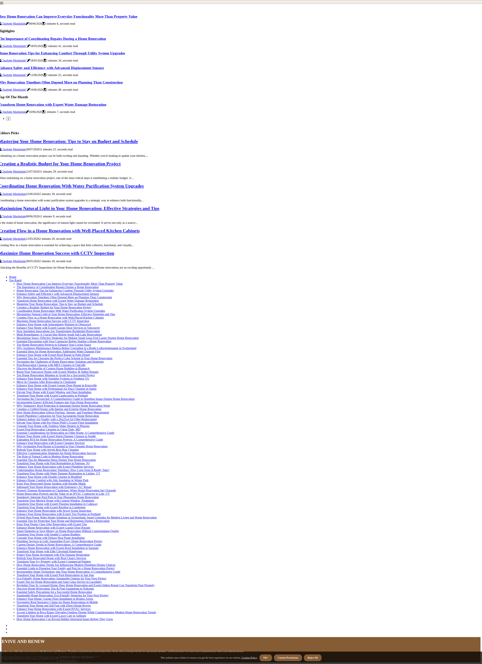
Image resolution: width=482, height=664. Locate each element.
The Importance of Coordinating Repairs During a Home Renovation (58, 287)
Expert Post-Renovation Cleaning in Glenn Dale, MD (48, 429)
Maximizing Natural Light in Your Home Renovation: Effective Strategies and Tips (66, 314)
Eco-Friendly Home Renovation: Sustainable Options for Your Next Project (61, 578)
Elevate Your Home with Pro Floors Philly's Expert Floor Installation (57, 422)
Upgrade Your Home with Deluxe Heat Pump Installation (51, 537)
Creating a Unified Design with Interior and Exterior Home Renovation (59, 409)
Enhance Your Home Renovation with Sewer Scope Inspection (54, 510)
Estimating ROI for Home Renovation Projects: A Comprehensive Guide (60, 439)
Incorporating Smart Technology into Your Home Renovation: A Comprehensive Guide (68, 571)
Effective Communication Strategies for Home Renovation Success (56, 453)
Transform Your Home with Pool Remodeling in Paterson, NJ (53, 463)
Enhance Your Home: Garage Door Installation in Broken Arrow (55, 598)
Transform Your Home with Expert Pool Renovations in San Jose (55, 575)
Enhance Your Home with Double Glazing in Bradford (49, 476)
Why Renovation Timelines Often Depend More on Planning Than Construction (64, 297)
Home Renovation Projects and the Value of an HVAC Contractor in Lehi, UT (63, 493)
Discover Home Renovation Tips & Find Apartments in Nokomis (55, 588)
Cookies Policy (249, 657)
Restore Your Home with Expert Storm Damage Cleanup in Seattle (56, 436)
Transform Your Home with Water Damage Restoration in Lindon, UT (58, 473)
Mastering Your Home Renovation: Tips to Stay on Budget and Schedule (60, 304)
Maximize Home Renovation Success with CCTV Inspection (53, 321)
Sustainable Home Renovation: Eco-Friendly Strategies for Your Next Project (62, 595)
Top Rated (15, 280)
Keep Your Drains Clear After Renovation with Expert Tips (52, 524)
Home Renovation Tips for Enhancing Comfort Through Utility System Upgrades (65, 290)
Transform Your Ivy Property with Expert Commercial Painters (54, 561)
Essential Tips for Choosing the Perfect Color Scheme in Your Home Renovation (64, 358)
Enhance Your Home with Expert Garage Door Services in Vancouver (58, 327)
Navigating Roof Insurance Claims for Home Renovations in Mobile (57, 602)
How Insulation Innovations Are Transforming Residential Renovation (58, 331)
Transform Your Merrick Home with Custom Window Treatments (55, 500)
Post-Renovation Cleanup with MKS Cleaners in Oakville (51, 365)
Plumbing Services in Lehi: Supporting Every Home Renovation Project (59, 541)
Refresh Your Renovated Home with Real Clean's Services (51, 558)
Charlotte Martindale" (14, 46)
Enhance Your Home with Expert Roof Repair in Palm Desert (53, 354)
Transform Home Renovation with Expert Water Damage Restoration (58, 300)
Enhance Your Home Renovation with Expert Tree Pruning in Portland (59, 514)
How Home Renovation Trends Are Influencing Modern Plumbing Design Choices (66, 565)
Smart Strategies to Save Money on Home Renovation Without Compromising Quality (68, 531)
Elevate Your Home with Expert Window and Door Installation (54, 392)
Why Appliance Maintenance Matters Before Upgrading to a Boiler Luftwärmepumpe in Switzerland (76, 348)
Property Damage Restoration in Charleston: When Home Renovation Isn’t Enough (66, 490)
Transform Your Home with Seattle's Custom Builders (48, 534)
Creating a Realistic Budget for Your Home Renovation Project (54, 307)
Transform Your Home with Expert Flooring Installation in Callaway (57, 504)
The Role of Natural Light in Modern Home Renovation (50, 456)
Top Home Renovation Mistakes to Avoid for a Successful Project (56, 375)
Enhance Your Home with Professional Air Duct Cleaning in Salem (56, 388)
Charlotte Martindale (13, 23)
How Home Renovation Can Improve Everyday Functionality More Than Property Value (70, 283)
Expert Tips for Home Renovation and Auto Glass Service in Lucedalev (59, 581)
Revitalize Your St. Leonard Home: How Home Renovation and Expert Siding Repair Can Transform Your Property (86, 585)
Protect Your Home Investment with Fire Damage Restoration (53, 554)
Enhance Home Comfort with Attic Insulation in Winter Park (52, 480)
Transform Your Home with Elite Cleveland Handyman (49, 551)
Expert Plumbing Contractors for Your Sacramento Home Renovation (58, 415)
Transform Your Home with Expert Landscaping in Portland (52, 395)
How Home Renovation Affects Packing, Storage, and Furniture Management (63, 412)
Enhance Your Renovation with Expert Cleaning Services (51, 443)
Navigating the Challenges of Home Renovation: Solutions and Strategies (60, 361)
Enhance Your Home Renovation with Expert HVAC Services (54, 609)
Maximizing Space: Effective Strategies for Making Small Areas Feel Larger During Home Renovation (78, 338)
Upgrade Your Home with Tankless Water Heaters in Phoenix (53, 426)
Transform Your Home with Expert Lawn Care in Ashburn (51, 615)
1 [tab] (8, 118)
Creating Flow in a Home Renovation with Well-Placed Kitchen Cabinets (60, 317)
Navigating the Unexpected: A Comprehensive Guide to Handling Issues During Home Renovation (76, 399)
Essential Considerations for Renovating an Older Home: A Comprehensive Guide (65, 432)
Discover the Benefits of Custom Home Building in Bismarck (53, 368)
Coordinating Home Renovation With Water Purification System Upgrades (61, 310)
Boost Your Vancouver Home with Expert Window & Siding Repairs (57, 371)
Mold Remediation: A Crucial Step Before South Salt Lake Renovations (59, 334)
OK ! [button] (265, 657)
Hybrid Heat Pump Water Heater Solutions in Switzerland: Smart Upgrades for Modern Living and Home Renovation (87, 517)
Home (12, 277)
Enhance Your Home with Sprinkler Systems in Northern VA (53, 378)
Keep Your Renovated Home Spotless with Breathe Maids (51, 483)
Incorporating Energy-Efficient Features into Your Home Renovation (57, 402)
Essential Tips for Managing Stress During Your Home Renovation (56, 459)
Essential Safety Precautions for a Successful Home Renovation (54, 592)
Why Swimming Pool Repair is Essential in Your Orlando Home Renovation (62, 446)
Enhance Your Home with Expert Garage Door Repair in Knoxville (57, 385)
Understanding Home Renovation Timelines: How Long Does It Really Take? (63, 470)
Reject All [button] (313, 657)
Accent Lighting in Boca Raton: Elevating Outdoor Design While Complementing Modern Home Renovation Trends (86, 612)
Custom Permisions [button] (288, 657)
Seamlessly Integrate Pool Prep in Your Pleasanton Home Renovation (58, 497)
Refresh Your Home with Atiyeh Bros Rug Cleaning (48, 449)
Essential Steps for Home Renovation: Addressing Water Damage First (58, 351)
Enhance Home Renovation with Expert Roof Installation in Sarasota (57, 548)
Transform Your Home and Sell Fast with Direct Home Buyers (54, 605)
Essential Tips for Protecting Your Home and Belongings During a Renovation (63, 520)
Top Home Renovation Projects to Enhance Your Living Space (54, 344)
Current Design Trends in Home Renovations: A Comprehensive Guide (59, 544)
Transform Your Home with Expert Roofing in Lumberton (51, 507)
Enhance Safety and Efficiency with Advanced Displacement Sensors (58, 293)
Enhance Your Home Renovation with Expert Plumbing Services (55, 466)
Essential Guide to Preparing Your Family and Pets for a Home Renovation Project (65, 568)
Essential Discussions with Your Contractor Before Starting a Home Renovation (64, 341)
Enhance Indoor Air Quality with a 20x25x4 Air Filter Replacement (57, 419)
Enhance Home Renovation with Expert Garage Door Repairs (53, 527)
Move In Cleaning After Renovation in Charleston (46, 382)
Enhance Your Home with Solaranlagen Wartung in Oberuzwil (54, 324)
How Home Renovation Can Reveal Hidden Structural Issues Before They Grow (65, 619)
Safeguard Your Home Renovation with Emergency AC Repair (54, 487)
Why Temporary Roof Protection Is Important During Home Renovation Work (63, 405)
